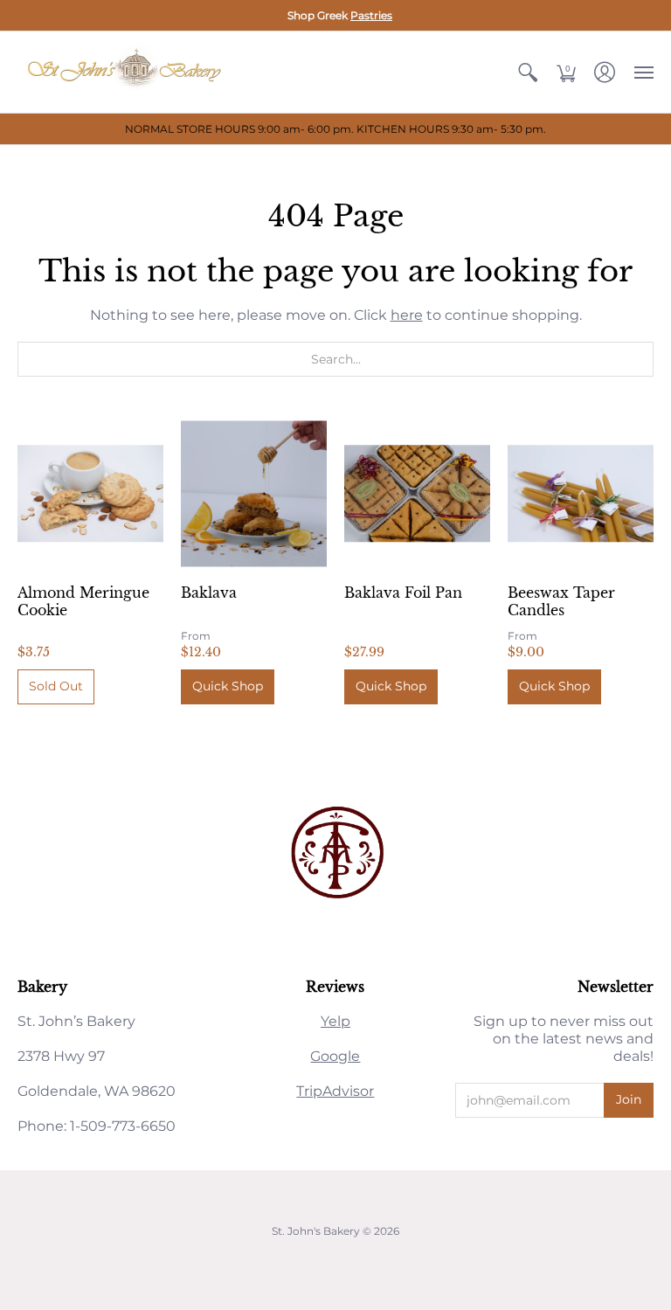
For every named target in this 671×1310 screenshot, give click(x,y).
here (407, 315)
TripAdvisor (335, 1091)
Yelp (335, 1021)
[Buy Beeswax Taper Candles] (581, 493)
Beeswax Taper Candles (561, 601)
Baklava (209, 592)
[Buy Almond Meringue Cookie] (90, 493)
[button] (527, 72)
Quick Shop (227, 686)
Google (335, 1056)
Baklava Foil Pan (403, 592)
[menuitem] (527, 72)
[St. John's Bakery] (126, 72)
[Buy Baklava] (254, 493)
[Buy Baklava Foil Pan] (417, 493)
